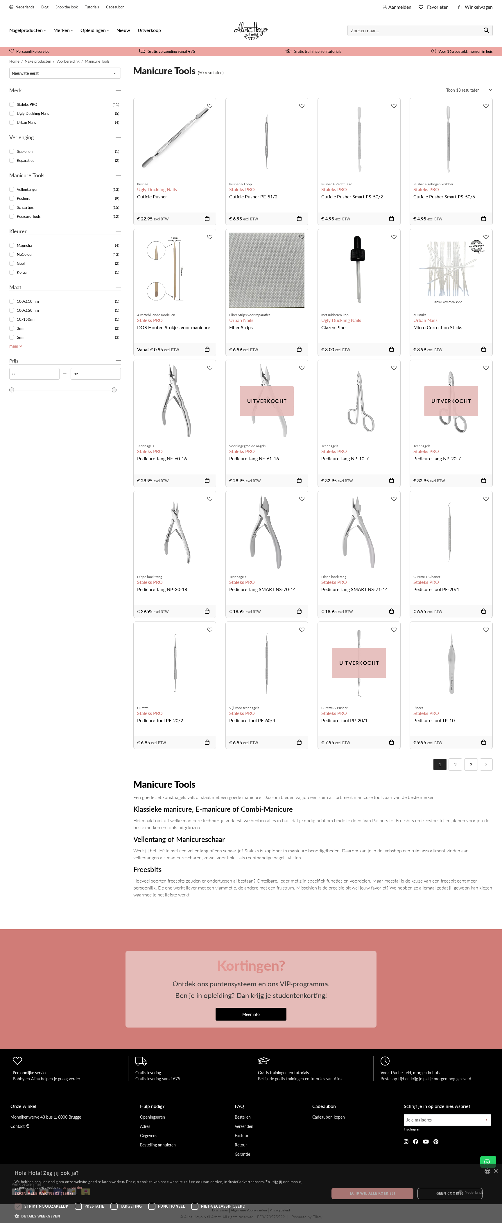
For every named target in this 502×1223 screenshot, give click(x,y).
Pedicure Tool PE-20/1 (436, 589)
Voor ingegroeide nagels (247, 445)
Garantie (242, 1154)
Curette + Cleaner (426, 576)
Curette (142, 707)
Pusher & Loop (240, 184)
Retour (241, 1145)
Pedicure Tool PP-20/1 (344, 720)
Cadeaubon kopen (328, 1117)
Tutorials (92, 7)
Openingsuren (152, 1117)
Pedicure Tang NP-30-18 (162, 589)
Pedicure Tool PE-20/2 (160, 720)
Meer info (251, 1014)
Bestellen (243, 1117)
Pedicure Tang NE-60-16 (162, 458)
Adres (145, 1126)
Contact (17, 1126)
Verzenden (244, 1126)
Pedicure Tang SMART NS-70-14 (262, 589)
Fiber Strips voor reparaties (249, 314)
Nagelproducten (38, 61)
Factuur (241, 1135)
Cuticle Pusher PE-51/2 (253, 196)
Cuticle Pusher (152, 196)
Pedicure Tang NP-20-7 (437, 458)
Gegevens (148, 1135)
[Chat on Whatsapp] (488, 1162)
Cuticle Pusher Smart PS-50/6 (444, 196)
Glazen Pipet (334, 327)
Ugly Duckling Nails (157, 189)
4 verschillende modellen (156, 314)
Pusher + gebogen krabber (433, 184)
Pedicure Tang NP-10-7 (345, 458)
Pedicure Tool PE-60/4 (252, 720)
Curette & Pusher (334, 707)
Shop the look (66, 7)
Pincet (418, 707)
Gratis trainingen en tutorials (317, 51)
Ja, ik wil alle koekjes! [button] (372, 1193)
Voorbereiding (68, 61)
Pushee (142, 184)
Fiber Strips (241, 327)
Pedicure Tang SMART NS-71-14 (354, 589)
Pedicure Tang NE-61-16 (254, 458)
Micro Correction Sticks (437, 327)
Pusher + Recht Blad (336, 184)
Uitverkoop (149, 30)
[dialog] (251, 1193)
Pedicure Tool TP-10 (434, 720)
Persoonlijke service (32, 51)
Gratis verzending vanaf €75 (171, 51)
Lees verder (72, 1187)
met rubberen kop (335, 314)
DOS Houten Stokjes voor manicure (173, 327)
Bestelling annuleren (158, 1145)
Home (14, 61)
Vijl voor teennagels (244, 707)
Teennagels (145, 445)
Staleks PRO (242, 189)
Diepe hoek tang (149, 576)
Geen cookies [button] (450, 1193)
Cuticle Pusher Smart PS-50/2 (352, 196)
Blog (45, 7)
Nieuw (123, 30)
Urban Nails (241, 320)
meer (14, 346)
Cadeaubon (115, 7)
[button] (167, 1193)
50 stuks (419, 314)
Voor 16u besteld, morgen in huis (465, 51)
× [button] (495, 1171)
